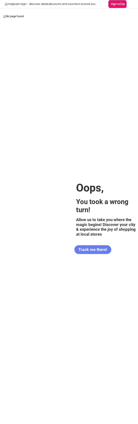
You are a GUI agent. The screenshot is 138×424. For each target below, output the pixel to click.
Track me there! (92, 249)
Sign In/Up (118, 4)
